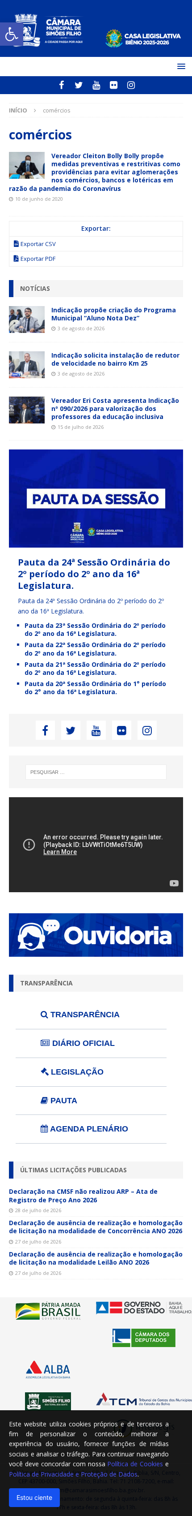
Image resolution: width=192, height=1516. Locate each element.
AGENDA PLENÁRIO (88, 1128)
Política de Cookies (135, 1464)
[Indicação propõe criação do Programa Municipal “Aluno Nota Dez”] (27, 319)
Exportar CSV (38, 244)
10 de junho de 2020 (39, 198)
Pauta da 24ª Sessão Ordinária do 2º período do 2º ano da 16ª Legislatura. (94, 574)
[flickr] (113, 85)
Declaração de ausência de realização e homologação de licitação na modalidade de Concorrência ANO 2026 (96, 1226)
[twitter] (79, 85)
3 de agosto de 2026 (81, 328)
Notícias (35, 288)
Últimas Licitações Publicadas (73, 1170)
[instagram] (131, 85)
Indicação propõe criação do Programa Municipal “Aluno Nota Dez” (113, 314)
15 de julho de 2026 (81, 426)
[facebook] (61, 85)
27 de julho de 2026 (38, 1241)
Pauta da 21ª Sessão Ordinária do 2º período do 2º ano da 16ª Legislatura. (95, 668)
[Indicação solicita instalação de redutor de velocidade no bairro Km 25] (27, 364)
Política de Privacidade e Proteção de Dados (73, 1474)
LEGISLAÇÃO (76, 1071)
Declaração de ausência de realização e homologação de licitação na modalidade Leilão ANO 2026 (96, 1258)
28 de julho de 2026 (38, 1210)
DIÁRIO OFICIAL (82, 1043)
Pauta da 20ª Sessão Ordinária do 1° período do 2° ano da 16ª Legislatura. (95, 687)
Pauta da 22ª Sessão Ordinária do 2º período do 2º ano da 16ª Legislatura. (95, 648)
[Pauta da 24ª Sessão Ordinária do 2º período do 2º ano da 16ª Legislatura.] (96, 542)
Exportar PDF (38, 259)
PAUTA (62, 1100)
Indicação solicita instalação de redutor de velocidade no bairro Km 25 (115, 359)
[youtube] (96, 85)
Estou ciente (34, 1497)
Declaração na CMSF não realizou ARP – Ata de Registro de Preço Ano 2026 (83, 1195)
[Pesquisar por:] (96, 772)
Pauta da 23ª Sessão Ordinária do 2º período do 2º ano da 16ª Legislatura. (95, 629)
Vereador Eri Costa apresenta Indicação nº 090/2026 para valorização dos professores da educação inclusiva (115, 408)
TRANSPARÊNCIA (84, 1014)
